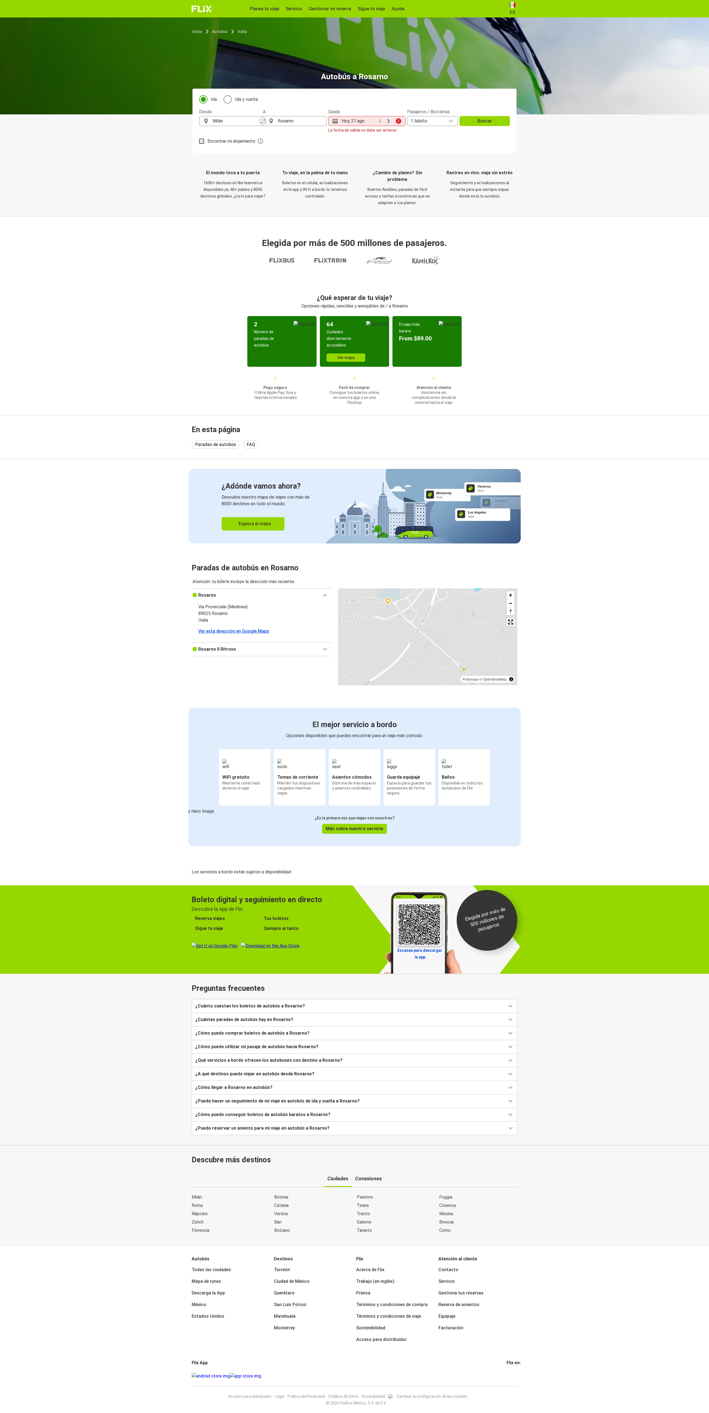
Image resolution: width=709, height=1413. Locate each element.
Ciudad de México (292, 1281)
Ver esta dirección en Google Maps (233, 631)
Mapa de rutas (206, 1281)
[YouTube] (511, 1376)
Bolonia (281, 1197)
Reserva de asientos (458, 1304)
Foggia (445, 1197)
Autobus (220, 31)
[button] (262, 595)
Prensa (363, 1293)
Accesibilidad (373, 1396)
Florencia (200, 1230)
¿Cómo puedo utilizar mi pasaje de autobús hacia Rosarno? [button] (256, 1046)
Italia (242, 31)
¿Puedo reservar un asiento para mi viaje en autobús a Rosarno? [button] (262, 1128)
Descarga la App (208, 1293)
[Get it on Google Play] (211, 1376)
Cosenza (447, 1205)
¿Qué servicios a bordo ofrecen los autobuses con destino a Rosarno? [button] (269, 1060)
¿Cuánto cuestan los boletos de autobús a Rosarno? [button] (250, 1006)
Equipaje (446, 1316)
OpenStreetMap (495, 679)
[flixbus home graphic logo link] (201, 9)
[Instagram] (509, 1376)
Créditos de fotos (343, 1396)
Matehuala (285, 1316)
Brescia (446, 1222)
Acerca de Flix (370, 1269)
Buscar (484, 121)
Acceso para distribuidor (381, 1339)
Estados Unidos (208, 1316)
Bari (277, 1222)
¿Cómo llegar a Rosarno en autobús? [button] (234, 1087)
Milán (197, 1197)
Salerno (364, 1222)
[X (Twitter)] (514, 1376)
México (199, 1304)
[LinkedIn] (512, 1376)
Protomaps (471, 679)
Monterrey (284, 1327)
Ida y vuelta (246, 99)
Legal (279, 1396)
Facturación (450, 1327)
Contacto (448, 1269)
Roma (197, 1205)
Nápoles (200, 1213)
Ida (214, 99)
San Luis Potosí (290, 1304)
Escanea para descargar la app (419, 953)
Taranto (364, 1230)
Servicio (446, 1281)
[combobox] (236, 121)
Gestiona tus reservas (461, 1293)
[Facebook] (507, 1376)
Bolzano (282, 1230)
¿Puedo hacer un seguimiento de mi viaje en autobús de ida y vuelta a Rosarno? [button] (277, 1101)
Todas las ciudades (211, 1269)
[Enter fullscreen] (511, 622)
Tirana (363, 1205)
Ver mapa (345, 357)
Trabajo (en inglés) (375, 1281)
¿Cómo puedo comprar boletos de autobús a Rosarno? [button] (252, 1033)
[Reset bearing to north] (511, 611)
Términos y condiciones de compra (392, 1304)
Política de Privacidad (306, 1396)
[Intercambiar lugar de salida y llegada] (263, 121)
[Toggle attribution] (511, 679)
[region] (427, 636)
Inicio (197, 31)
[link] (354, 506)
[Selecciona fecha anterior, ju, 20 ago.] (380, 121)
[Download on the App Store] (245, 1376)
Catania (281, 1205)
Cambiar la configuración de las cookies (432, 1396)
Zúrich (198, 1222)
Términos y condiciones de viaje (388, 1316)
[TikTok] (516, 1376)
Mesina (446, 1213)
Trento (363, 1213)
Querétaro (284, 1293)
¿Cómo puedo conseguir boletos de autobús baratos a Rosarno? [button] (262, 1114)
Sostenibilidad (370, 1327)
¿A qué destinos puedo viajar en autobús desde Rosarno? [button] (254, 1073)
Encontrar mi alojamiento (231, 141)
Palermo (365, 1197)
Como (445, 1230)
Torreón (282, 1269)
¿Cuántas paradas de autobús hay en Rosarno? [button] (244, 1019)
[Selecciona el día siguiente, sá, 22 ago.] (388, 121)
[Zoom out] (511, 603)
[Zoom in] (511, 595)
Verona (281, 1213)
